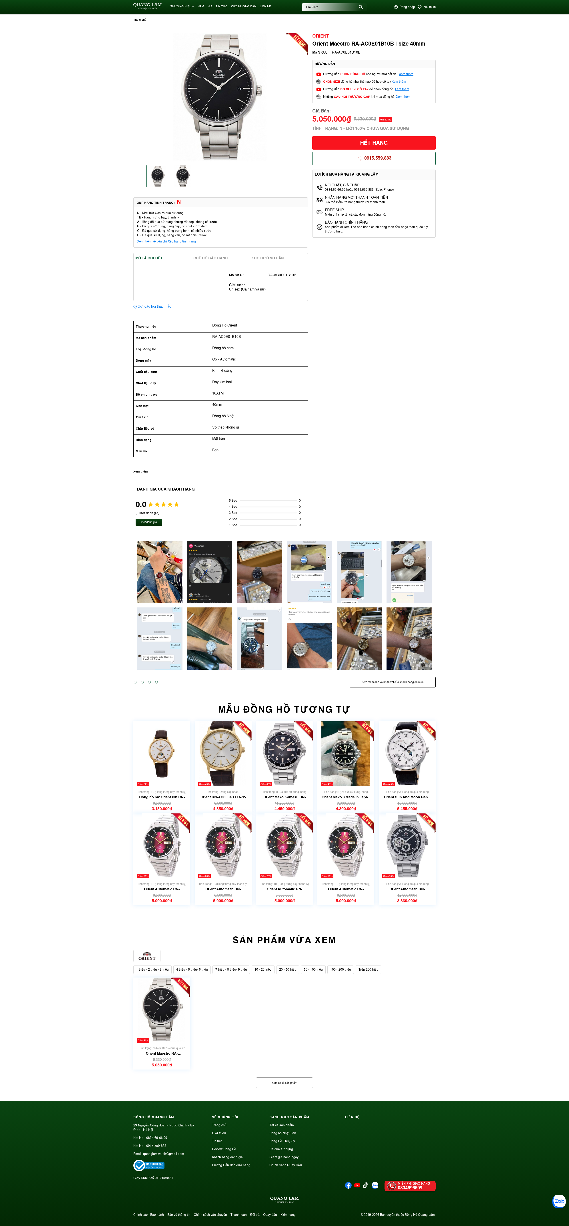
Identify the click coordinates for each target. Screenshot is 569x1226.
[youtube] (357, 1187)
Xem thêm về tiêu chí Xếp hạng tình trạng (166, 241)
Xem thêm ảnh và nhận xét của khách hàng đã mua (393, 682)
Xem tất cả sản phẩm (284, 1083)
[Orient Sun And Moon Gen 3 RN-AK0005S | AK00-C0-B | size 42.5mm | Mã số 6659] (407, 753)
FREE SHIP (334, 210)
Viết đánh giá (149, 522)
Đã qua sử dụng (281, 1149)
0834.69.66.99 (156, 1138)
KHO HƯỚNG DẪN (243, 6)
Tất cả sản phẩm (281, 1125)
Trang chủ (219, 1125)
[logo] (147, 8)
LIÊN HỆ (265, 6)
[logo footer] (284, 1200)
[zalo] (375, 1187)
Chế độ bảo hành (210, 258)
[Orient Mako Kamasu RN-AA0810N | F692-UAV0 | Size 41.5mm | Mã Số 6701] (284, 753)
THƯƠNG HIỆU (180, 6)
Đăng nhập (407, 7)
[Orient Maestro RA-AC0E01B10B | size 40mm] (162, 1010)
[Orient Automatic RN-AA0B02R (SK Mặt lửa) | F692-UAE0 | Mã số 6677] (162, 845)
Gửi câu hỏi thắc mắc (154, 307)
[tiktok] (365, 1187)
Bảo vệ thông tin (178, 1214)
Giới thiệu (219, 1133)
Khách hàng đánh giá (227, 1157)
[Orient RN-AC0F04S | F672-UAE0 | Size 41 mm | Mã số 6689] (223, 753)
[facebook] (348, 1187)
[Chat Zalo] (559, 1201)
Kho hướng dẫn (267, 258)
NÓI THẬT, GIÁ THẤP (342, 185)
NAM (201, 6)
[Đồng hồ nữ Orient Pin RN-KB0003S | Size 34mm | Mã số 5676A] (162, 753)
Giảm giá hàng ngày (284, 1157)
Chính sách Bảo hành (148, 1214)
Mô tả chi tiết (148, 258)
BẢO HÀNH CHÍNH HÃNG (347, 222)
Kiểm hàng (288, 1214)
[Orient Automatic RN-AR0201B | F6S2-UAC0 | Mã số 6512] (407, 845)
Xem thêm (406, 74)
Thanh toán (238, 1214)
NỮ (210, 6)
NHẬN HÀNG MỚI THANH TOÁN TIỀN (356, 198)
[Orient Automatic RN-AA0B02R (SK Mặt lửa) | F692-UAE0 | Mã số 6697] (346, 845)
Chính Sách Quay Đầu (285, 1165)
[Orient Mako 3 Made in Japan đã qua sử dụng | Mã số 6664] (345, 753)
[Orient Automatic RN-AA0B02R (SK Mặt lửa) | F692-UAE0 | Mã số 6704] (284, 845)
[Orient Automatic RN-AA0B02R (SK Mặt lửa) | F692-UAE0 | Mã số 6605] (223, 845)
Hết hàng (374, 143)
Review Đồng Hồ (224, 1149)
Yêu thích (429, 7)
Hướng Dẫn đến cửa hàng (231, 1165)
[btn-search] (361, 7)
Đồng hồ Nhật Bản (282, 1133)
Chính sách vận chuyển (210, 1214)
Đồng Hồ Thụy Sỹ (282, 1141)
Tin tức (217, 1141)
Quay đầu (270, 1214)
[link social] (148, 1170)
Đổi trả (255, 1214)
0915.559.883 (377, 158)
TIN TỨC (221, 6)
